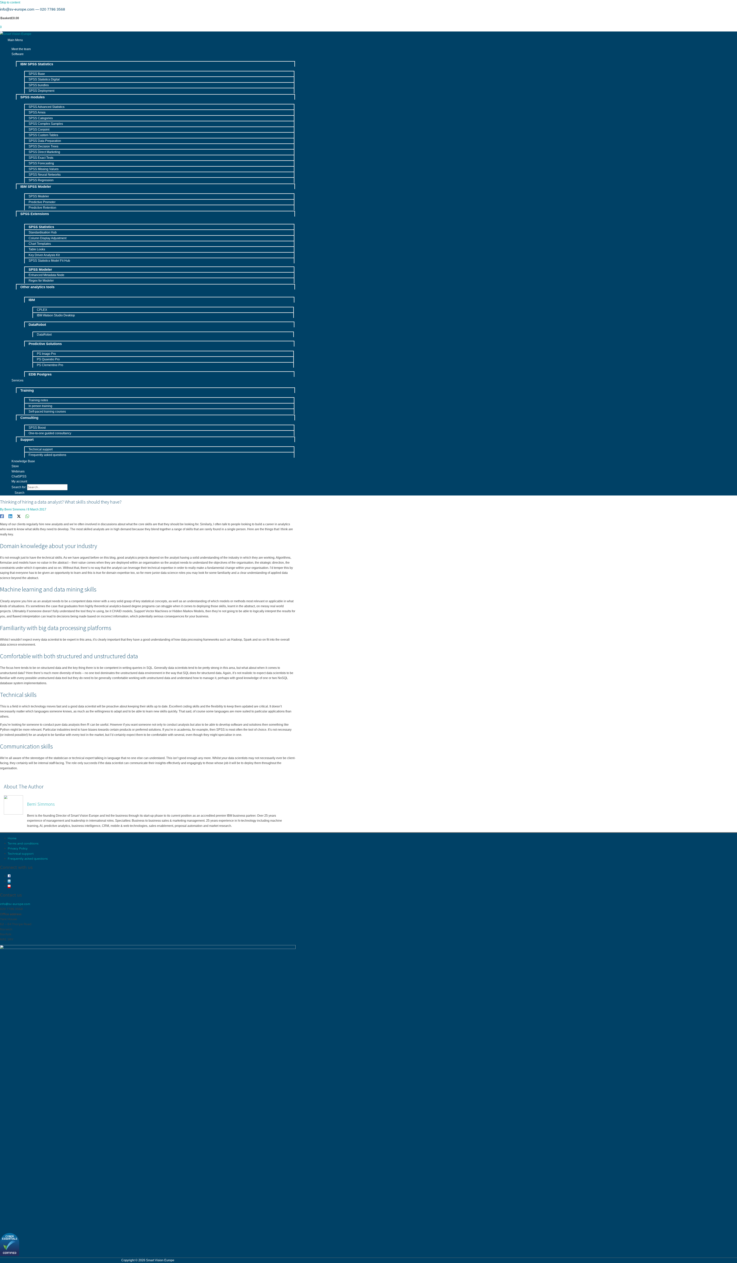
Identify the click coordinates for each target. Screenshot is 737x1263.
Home (12, 838)
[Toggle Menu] (152, 59)
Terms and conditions (23, 843)
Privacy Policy (18, 848)
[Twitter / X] (19, 516)
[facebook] (9, 876)
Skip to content (10, 2)
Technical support (21, 854)
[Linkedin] (10, 516)
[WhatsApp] (27, 516)
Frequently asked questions (28, 859)
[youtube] (9, 886)
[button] (18, 492)
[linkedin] (9, 881)
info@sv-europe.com (17, 9)
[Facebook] (2, 516)
